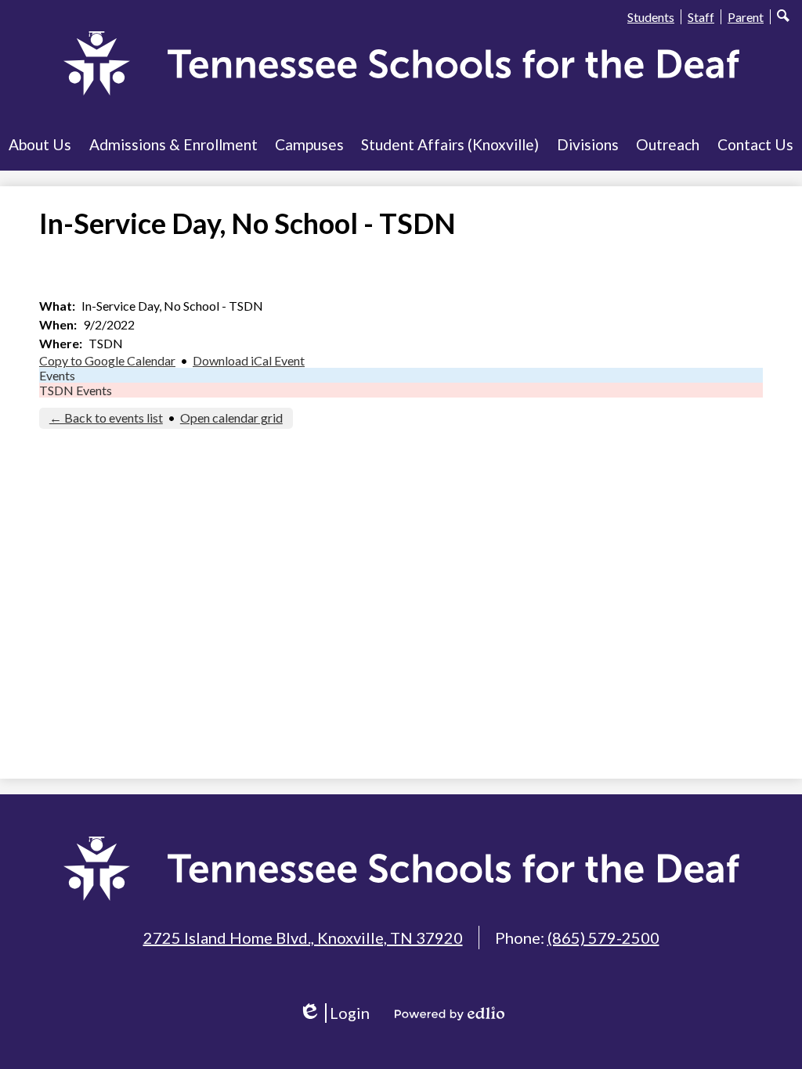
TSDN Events (75, 390)
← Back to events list (106, 417)
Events (57, 375)
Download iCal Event (249, 360)
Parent (746, 16)
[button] (40, 144)
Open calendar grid (231, 417)
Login (339, 1013)
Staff (701, 16)
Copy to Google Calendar (107, 360)
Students (650, 16)
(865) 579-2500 (603, 937)
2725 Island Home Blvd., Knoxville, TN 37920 (303, 937)
